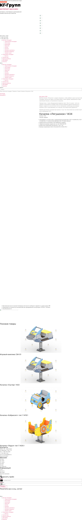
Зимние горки (8, 53)
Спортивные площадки (7, 54)
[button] (41, 63)
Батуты (6, 55)
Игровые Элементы (9, 51)
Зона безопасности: (7, 308)
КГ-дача (2, 463)
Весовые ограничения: (44, 126)
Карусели (7, 45)
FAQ (1, 475)
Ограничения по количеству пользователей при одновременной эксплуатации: (21, 307)
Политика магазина (4, 473)
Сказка (18, 91)
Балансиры (7, 44)
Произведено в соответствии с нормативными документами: (54, 119)
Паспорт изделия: (43, 117)
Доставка (2, 472)
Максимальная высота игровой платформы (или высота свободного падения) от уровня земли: (25, 305)
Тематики (14, 91)
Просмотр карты (4, 456)
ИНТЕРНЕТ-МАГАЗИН (9, 9)
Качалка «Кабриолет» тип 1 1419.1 (14, 415)
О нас (1, 469)
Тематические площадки (11, 41)
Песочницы (7, 43)
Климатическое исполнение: (46, 122)
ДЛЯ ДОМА (5, 60)
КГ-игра (2, 459)
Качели (6, 47)
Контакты (4, 61)
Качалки (7, 48)
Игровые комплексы (10, 50)
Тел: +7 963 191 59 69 (5, 451)
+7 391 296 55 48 (4, 38)
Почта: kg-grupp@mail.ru (6, 454)
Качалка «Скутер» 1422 (10, 385)
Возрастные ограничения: (45, 125)
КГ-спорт (2, 460)
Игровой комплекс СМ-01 (10, 354)
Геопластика (5, 57)
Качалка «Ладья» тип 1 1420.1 (12, 446)
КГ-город (2, 462)
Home (1, 91)
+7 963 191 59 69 (4, 37)
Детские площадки (7, 40)
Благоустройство (6, 58)
